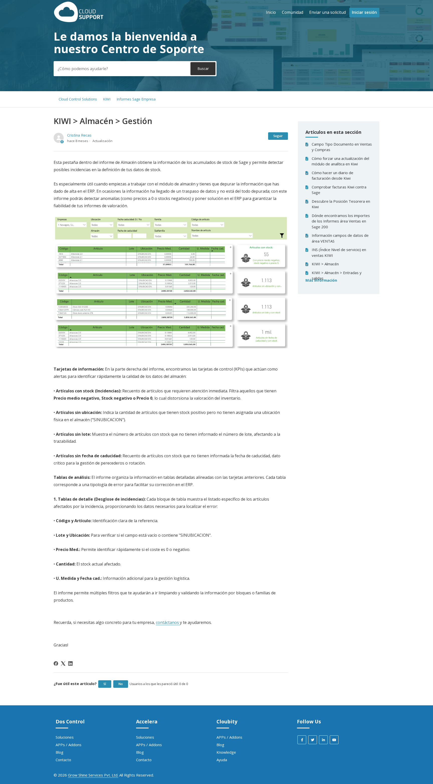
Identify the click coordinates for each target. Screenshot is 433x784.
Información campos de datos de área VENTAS (340, 238)
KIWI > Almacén (325, 263)
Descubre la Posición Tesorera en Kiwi (341, 204)
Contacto (63, 759)
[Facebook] (56, 663)
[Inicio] (79, 20)
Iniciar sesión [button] (364, 12)
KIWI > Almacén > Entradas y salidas (337, 275)
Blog (59, 752)
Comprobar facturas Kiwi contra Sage (339, 189)
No (121, 684)
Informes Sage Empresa (136, 99)
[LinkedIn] (70, 663)
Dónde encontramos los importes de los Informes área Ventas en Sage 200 (341, 221)
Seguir (278, 136)
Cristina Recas (79, 135)
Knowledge (226, 752)
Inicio (271, 12)
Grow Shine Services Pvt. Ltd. (93, 774)
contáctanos (168, 622)
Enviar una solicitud (327, 12)
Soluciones (65, 737)
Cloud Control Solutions (78, 99)
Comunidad (292, 12)
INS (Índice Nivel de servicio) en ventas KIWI (339, 252)
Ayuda (221, 759)
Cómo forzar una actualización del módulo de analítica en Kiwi (340, 161)
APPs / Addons (68, 744)
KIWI (107, 99)
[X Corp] (63, 663)
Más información (321, 280)
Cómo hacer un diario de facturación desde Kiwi (332, 175)
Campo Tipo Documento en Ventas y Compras (342, 147)
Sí (104, 684)
